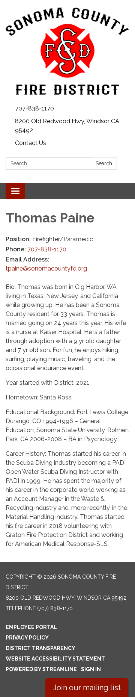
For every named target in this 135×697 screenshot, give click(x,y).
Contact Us (30, 143)
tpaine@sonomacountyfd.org (46, 268)
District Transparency (40, 648)
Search (104, 163)
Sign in (91, 669)
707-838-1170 (34, 108)
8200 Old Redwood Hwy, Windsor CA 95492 (67, 126)
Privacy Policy (27, 638)
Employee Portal (31, 627)
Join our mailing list (87, 687)
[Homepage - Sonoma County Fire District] (67, 51)
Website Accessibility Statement (55, 659)
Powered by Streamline (41, 669)
